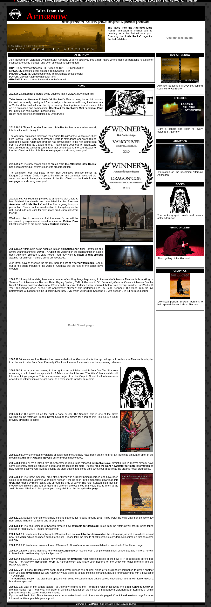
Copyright (81, 603)
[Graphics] (180, 298)
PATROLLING (154, 1)
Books (44, 359)
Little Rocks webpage (47, 150)
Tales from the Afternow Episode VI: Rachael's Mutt (40, 99)
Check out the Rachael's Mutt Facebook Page (76, 108)
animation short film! (73, 249)
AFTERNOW (140, 1)
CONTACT (143, 22)
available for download (85, 526)
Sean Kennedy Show (137, 586)
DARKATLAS (76, 1)
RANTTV (49, 1)
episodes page (89, 488)
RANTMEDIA (23, 1)
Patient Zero (70, 221)
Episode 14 (71, 550)
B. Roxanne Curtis (126, 603)
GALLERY (91, 22)
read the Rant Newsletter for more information (122, 466)
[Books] (180, 168)
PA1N (183, 1)
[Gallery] (180, 255)
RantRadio (18, 553)
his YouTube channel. (57, 224)
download (76, 558)
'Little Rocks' (133, 36)
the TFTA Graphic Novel (36, 457)
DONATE (130, 22)
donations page (134, 595)
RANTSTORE (61, 1)
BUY (12, 68)
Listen (132, 545)
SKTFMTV (127, 1)
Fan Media (21, 537)
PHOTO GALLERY (19, 73)
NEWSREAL (90, 1)
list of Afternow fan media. (80, 263)
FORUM (118, 22)
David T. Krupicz (46, 251)
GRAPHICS (106, 22)
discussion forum (45, 561)
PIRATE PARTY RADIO (109, 1)
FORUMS (192, 1)
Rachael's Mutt (32, 93)
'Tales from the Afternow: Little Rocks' (45, 127)
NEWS (65, 22)
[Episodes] (180, 125)
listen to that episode (90, 254)
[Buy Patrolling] (180, 82)
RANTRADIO (37, 1)
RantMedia (92, 603)
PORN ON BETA (171, 1)
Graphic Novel (102, 463)
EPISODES (77, 22)
